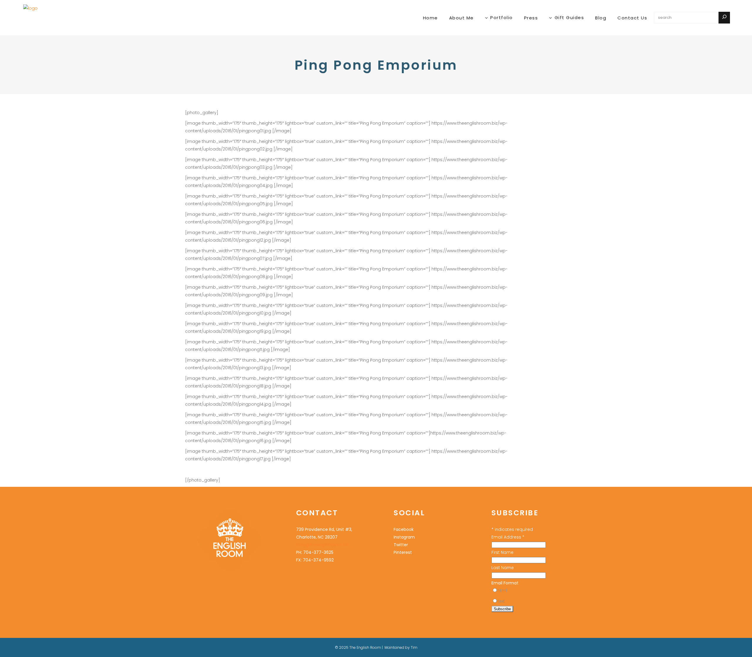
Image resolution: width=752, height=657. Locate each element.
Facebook (404, 529)
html (502, 591)
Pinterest (403, 552)
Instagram (404, 537)
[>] (724, 18)
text (501, 601)
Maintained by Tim (401, 647)
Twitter (401, 545)
